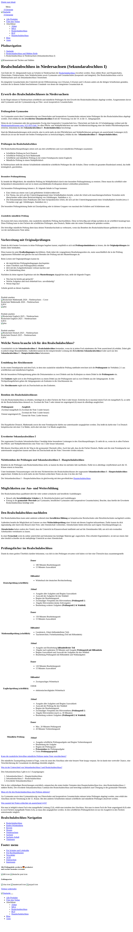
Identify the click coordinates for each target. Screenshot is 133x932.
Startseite (10, 51)
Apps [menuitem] (8, 40)
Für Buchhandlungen (15, 853)
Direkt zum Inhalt (8, 2)
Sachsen (9, 835)
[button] (33, 756)
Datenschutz (11, 860)
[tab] (66, 756)
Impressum (10, 862)
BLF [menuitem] (13, 33)
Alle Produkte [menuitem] (12, 19)
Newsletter (10, 855)
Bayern (9, 828)
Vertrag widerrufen (8, 889)
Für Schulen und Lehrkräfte (17, 850)
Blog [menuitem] (8, 38)
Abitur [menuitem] (14, 26)
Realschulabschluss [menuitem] (19, 31)
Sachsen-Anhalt (12, 837)
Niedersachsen (12, 832)
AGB (8, 857)
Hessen (9, 830)
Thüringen (10, 839)
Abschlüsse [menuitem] (11, 24)
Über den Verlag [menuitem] (13, 21)
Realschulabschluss (14, 823)
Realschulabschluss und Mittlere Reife (22, 53)
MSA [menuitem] (13, 28)
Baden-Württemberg (14, 825)
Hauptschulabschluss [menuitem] (20, 35)
